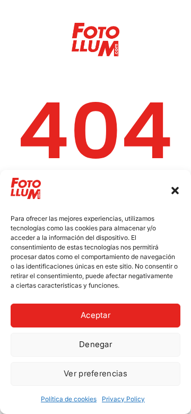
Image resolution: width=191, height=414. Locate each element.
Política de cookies (69, 399)
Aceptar (95, 315)
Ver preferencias (95, 373)
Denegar (95, 344)
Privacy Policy (123, 399)
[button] (175, 190)
